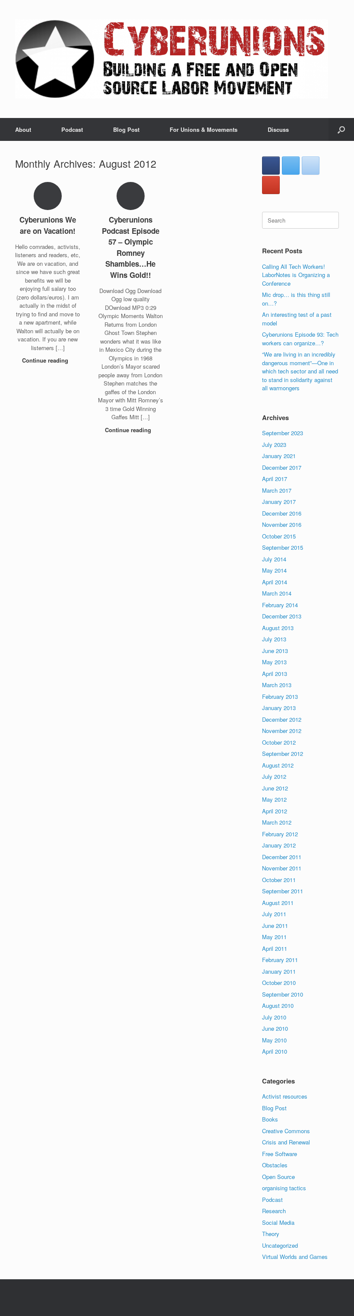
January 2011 (279, 971)
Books (270, 1119)
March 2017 (276, 490)
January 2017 (279, 501)
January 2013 (279, 708)
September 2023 (282, 433)
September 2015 (282, 547)
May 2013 (274, 662)
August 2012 (278, 765)
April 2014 (274, 582)
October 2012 (279, 742)
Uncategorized (280, 1245)
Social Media (278, 1222)
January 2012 (279, 845)
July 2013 (274, 639)
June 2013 (275, 651)
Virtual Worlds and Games (295, 1256)
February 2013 (280, 696)
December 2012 (281, 719)
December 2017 (281, 467)
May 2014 (274, 570)
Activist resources (284, 1096)
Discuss (278, 129)
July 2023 (274, 444)
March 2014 (276, 593)
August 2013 (278, 628)
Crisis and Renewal (286, 1142)
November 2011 (281, 868)
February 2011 (280, 960)
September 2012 (282, 753)
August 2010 (278, 1005)
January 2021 (279, 456)
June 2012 (275, 788)
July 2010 (274, 1017)
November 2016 (281, 524)
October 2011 (279, 880)
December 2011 (281, 857)
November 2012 (281, 731)
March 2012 (276, 822)
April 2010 (274, 1051)
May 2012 (274, 799)
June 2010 (275, 1028)
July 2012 (274, 776)
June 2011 (275, 925)
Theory (270, 1234)
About (23, 129)
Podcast (72, 129)
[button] (341, 129)
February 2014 (280, 605)
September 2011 (282, 891)
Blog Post (126, 129)
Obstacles (275, 1165)
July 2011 (274, 914)
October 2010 (279, 982)
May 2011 (274, 937)
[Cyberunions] (171, 59)
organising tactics (284, 1188)
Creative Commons (286, 1131)
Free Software (279, 1154)
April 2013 (274, 673)
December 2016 (281, 513)
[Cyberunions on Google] (271, 185)
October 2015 (279, 536)
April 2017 (274, 479)
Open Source (278, 1177)
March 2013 (276, 685)
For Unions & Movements (203, 129)
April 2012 (274, 811)
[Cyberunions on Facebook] (271, 165)
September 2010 (282, 994)
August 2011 (278, 903)
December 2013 (281, 616)
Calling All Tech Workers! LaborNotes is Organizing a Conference (296, 274)
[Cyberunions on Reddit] (310, 165)
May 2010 (274, 1040)
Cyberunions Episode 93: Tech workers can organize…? (300, 338)
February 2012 (280, 834)
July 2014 (274, 559)
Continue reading (46, 360)
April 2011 (274, 948)
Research (274, 1211)
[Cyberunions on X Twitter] (291, 165)
